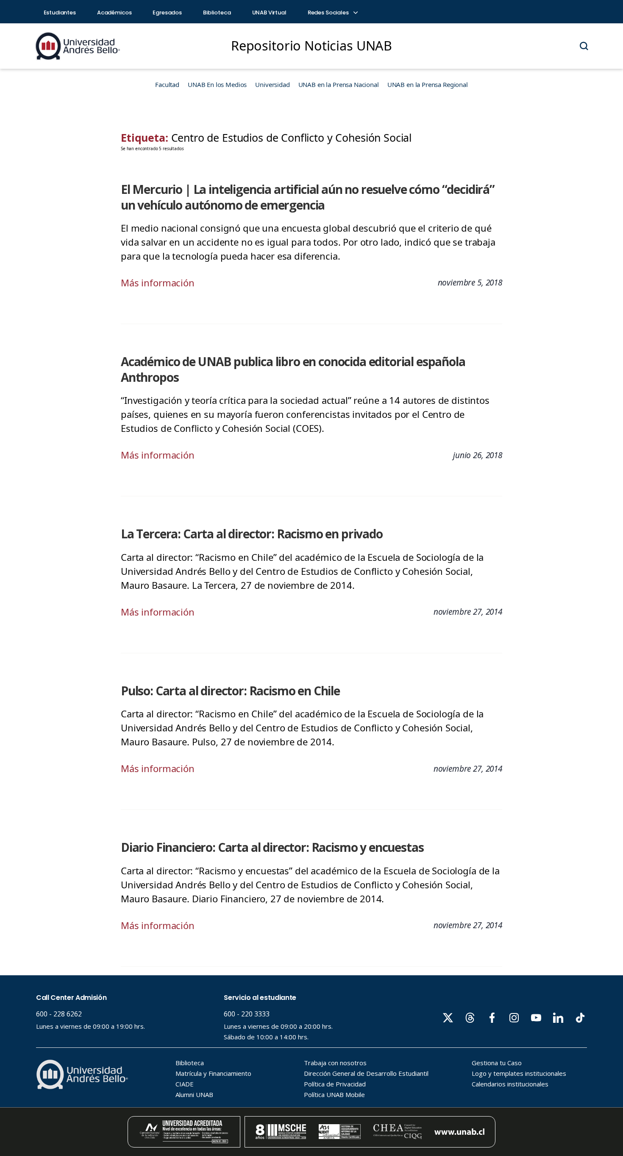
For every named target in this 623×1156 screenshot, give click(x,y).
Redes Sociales (329, 12)
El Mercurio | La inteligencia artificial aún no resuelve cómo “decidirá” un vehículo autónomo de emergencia (308, 197)
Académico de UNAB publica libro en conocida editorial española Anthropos (293, 369)
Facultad (167, 84)
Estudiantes (60, 12)
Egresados (167, 12)
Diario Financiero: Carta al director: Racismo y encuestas (272, 847)
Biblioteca (217, 12)
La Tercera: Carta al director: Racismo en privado (252, 534)
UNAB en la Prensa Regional (427, 84)
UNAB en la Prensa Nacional (338, 84)
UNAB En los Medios (217, 84)
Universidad (272, 84)
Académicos (114, 12)
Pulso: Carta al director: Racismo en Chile (230, 691)
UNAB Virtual (269, 12)
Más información (158, 282)
